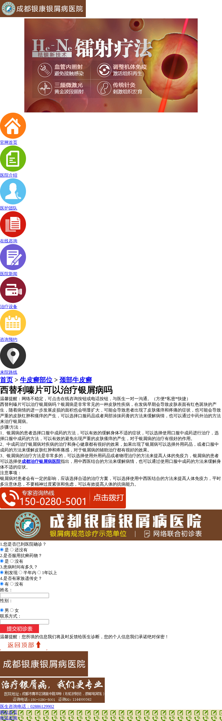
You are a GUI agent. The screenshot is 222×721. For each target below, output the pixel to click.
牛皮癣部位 (36, 379)
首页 (6, 379)
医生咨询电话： (27, 706)
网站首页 (8, 712)
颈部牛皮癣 (76, 379)
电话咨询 (8, 718)
